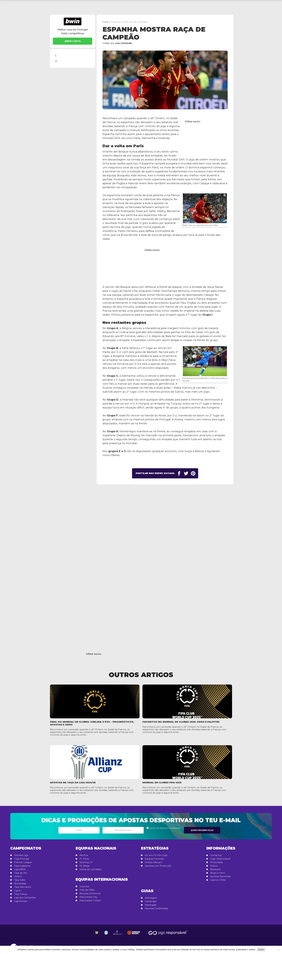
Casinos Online (218, 880)
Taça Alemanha (22, 887)
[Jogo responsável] (97, 932)
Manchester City (88, 897)
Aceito (261, 949)
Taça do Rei (20, 873)
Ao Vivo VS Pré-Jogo (156, 855)
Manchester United (90, 900)
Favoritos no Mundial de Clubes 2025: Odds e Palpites (180, 721)
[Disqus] (141, 528)
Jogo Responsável (220, 858)
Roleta (213, 866)
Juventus (84, 886)
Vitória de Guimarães (90, 869)
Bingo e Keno (217, 873)
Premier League (23, 862)
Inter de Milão (87, 890)
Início (105, 22)
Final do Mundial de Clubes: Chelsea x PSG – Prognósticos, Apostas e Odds (92, 723)
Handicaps (150, 901)
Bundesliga (20, 883)
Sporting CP (86, 862)
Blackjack (215, 869)
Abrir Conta (72, 41)
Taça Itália (19, 880)
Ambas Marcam (153, 862)
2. (56, 61)
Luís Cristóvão (123, 43)
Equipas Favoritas (154, 858)
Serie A (18, 876)
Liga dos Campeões (25, 897)
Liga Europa (20, 901)
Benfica (83, 855)
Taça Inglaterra (22, 866)
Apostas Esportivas (220, 876)
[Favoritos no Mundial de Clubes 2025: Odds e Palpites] (187, 701)
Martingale (150, 905)
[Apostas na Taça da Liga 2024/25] (95, 762)
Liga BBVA (20, 869)
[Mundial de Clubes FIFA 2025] (187, 762)
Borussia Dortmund (89, 893)
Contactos (215, 855)
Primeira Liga (21, 855)
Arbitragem (151, 898)
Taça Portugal (21, 858)
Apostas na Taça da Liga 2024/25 (73, 782)
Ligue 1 (18, 890)
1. (56, 55)
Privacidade (216, 862)
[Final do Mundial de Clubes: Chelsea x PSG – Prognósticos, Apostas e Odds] (95, 701)
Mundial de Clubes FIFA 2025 (161, 782)
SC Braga (84, 866)
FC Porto (84, 858)
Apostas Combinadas (156, 908)
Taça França (20, 894)
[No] (278, 949)
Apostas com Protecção (158, 866)
